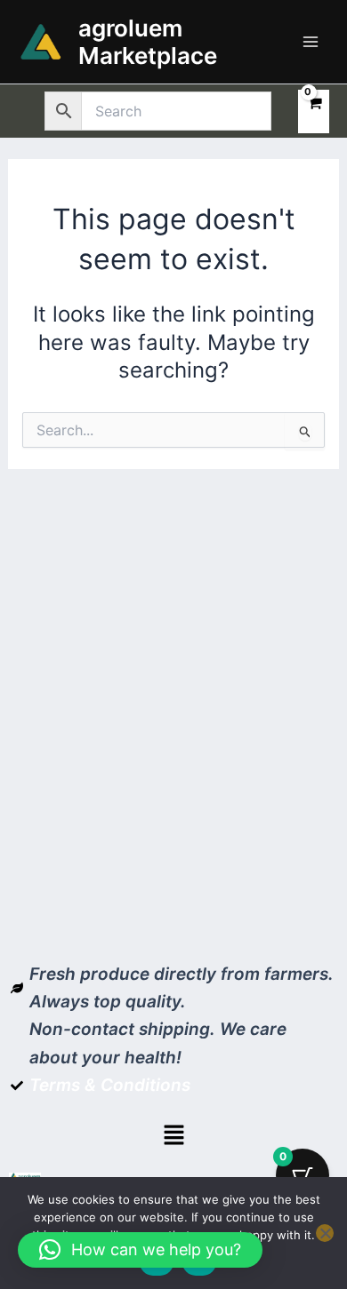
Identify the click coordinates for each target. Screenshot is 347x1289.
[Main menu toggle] (310, 41)
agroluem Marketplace (147, 41)
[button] (173, 1136)
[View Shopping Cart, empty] (313, 111)
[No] (325, 1233)
